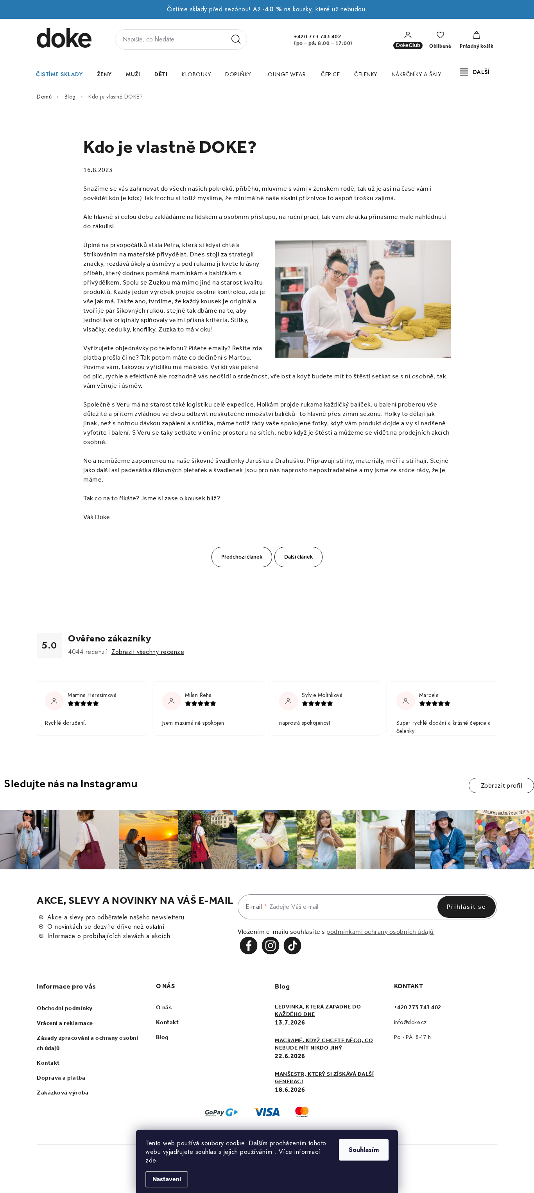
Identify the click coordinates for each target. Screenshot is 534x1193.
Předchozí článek (241, 557)
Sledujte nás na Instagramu (70, 783)
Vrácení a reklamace (65, 1022)
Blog (162, 1037)
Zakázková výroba (62, 1092)
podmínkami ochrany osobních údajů (380, 931)
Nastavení (166, 1179)
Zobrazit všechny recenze (147, 651)
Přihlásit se (466, 906)
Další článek (298, 557)
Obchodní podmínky (65, 1008)
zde (150, 1160)
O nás (164, 1007)
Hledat (236, 39)
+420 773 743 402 (317, 36)
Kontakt (48, 1062)
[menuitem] (59, 74)
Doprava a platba (61, 1077)
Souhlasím (364, 1149)
